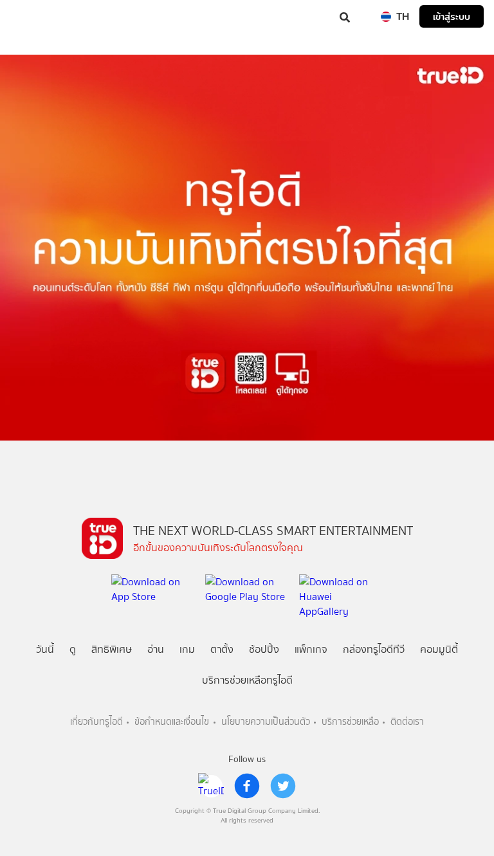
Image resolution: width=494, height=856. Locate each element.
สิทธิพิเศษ (111, 649)
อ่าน (155, 649)
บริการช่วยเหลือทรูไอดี (247, 680)
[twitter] (283, 786)
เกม (187, 649)
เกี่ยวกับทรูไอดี (96, 722)
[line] (211, 786)
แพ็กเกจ (311, 649)
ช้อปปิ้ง (264, 649)
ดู (72, 649)
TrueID (36, 16)
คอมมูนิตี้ (439, 649)
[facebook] (247, 786)
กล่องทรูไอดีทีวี (374, 649)
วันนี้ (45, 649)
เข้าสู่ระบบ (451, 16)
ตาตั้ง (221, 649)
